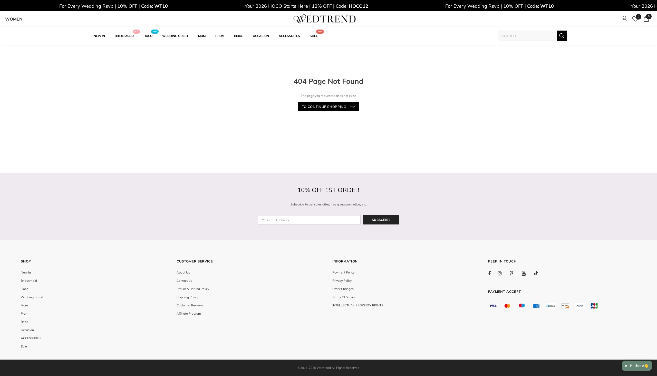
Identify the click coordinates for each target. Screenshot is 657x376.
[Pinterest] (514, 273)
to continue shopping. (324, 107)
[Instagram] (502, 273)
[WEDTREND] (324, 19)
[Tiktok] (538, 273)
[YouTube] (526, 273)
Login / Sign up (623, 20)
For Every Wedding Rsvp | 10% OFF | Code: (113, 6)
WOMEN (13, 19)
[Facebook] (492, 273)
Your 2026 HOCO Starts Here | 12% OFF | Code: (306, 6)
